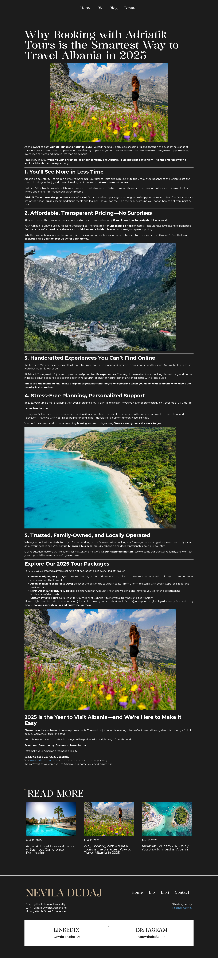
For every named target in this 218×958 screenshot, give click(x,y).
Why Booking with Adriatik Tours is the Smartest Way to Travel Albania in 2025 (107, 849)
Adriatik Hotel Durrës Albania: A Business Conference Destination (50, 849)
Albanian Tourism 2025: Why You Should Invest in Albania (165, 847)
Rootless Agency (182, 907)
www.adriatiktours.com (43, 760)
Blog (113, 7)
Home (86, 7)
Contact (131, 7)
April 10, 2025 (34, 840)
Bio (100, 7)
